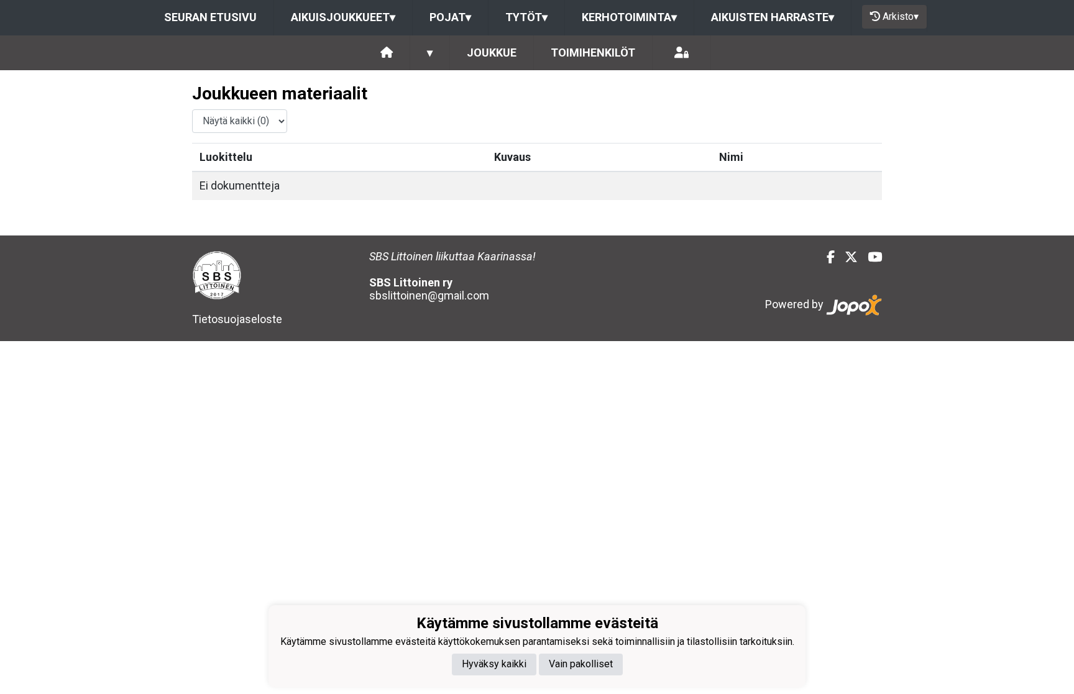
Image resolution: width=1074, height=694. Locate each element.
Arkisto (901, 16)
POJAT (450, 17)
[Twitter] (846, 257)
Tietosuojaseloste (237, 319)
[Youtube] (870, 257)
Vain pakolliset (581, 664)
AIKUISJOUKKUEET (343, 17)
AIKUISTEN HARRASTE (772, 17)
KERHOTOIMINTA (629, 17)
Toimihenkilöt (593, 52)
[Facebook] (826, 257)
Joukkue (491, 52)
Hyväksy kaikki (494, 664)
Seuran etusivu (210, 17)
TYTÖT (526, 17)
